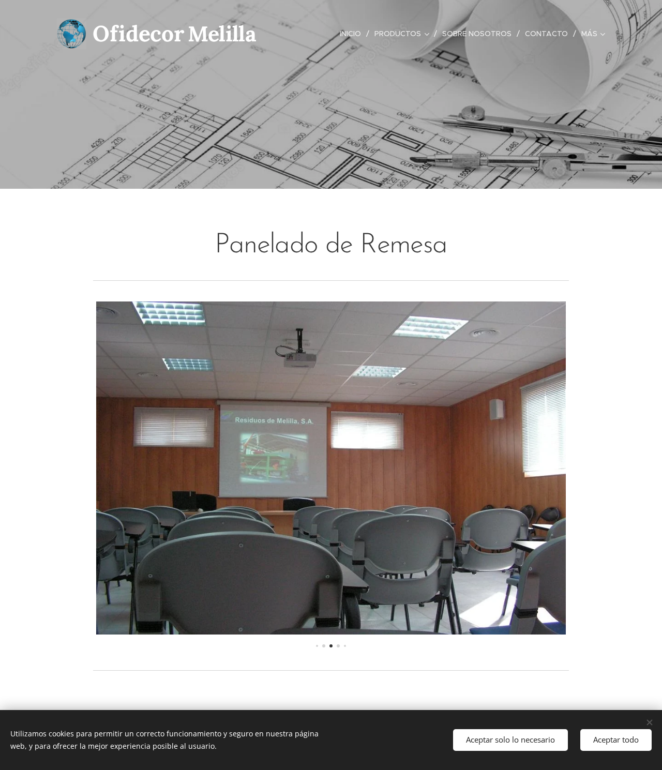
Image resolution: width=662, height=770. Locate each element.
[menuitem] (353, 34)
